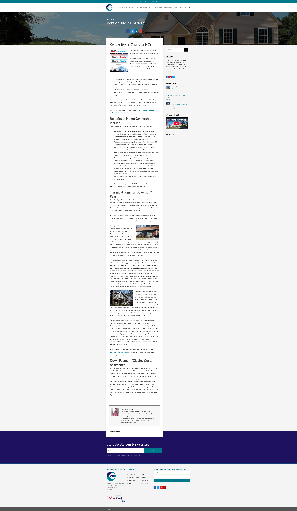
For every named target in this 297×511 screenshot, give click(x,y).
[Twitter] (173, 77)
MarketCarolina (137, 509)
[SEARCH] (189, 7)
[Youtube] (170, 77)
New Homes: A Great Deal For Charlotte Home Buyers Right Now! (179, 104)
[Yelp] (164, 487)
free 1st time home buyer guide (119, 352)
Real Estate (110, 19)
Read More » (174, 90)
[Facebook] (167, 77)
